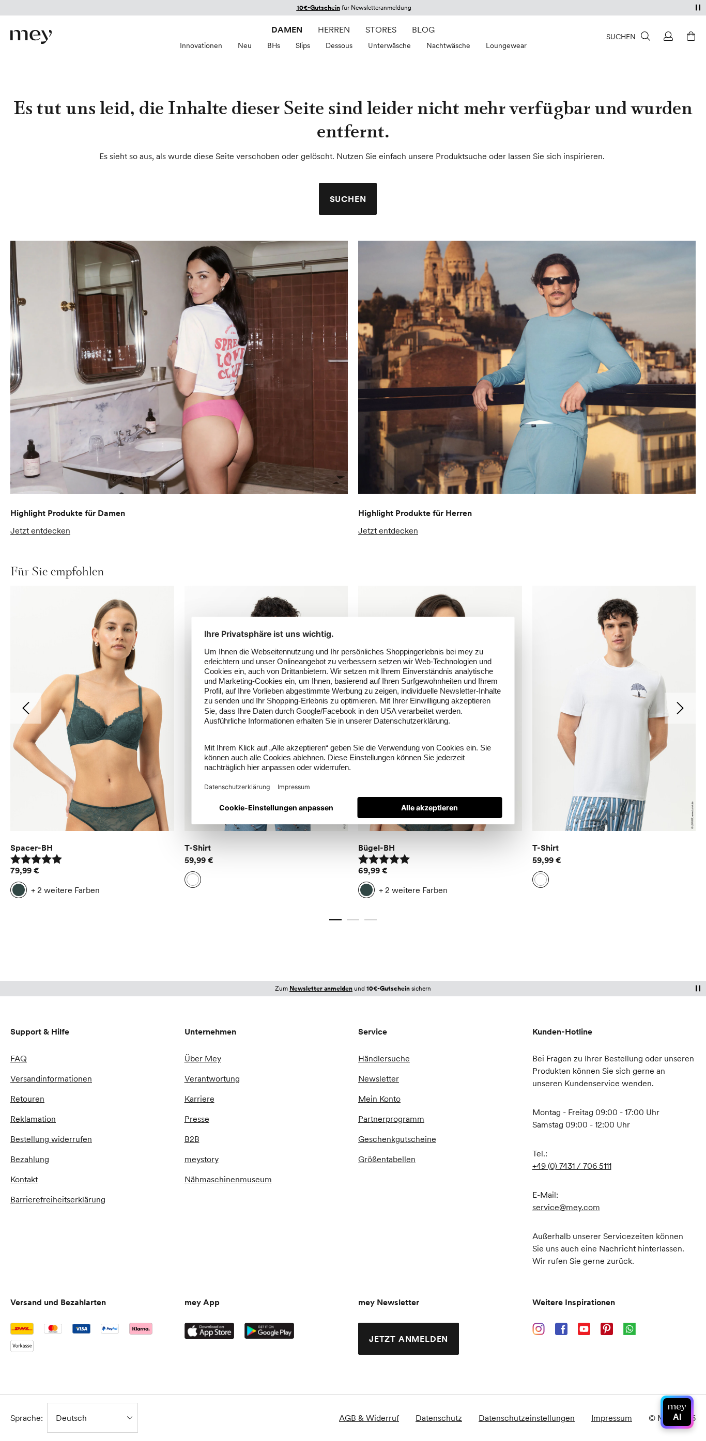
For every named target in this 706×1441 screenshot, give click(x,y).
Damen (286, 29)
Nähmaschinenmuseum (228, 1179)
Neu (245, 45)
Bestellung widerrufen (51, 1139)
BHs (273, 45)
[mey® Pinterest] (607, 1329)
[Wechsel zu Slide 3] (370, 920)
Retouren (27, 1098)
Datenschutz (439, 1418)
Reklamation (33, 1119)
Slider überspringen (34, 571)
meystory (202, 1159)
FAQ (18, 1058)
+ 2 (65, 890)
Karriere (199, 1098)
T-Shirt (198, 847)
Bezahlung (29, 1159)
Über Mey (203, 1058)
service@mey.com (566, 1207)
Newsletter (378, 1078)
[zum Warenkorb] (689, 36)
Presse (197, 1119)
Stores (380, 29)
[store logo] (31, 37)
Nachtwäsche (448, 45)
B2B (192, 1139)
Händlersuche (384, 1058)
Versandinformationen (51, 1078)
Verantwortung (212, 1078)
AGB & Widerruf (369, 1418)
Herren (334, 29)
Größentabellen (387, 1159)
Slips (303, 45)
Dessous (339, 45)
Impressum (611, 1418)
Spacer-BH (31, 847)
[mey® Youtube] (584, 1329)
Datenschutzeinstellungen (527, 1418)
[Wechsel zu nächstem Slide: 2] (680, 708)
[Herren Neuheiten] (527, 367)
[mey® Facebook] (561, 1329)
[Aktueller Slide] (335, 920)
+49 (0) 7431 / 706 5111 (571, 1166)
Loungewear (506, 45)
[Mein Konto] (667, 36)
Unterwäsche (389, 45)
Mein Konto (379, 1098)
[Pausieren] (698, 7)
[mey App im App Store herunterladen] (209, 1331)
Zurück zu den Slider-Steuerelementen (82, 909)
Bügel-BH (376, 847)
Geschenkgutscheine (397, 1139)
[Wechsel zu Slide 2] (353, 920)
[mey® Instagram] (538, 1329)
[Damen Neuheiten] (179, 367)
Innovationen (201, 45)
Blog (423, 29)
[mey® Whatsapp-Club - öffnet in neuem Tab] (629, 1329)
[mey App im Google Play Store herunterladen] (269, 1331)
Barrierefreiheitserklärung (57, 1199)
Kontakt (24, 1179)
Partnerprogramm (391, 1119)
